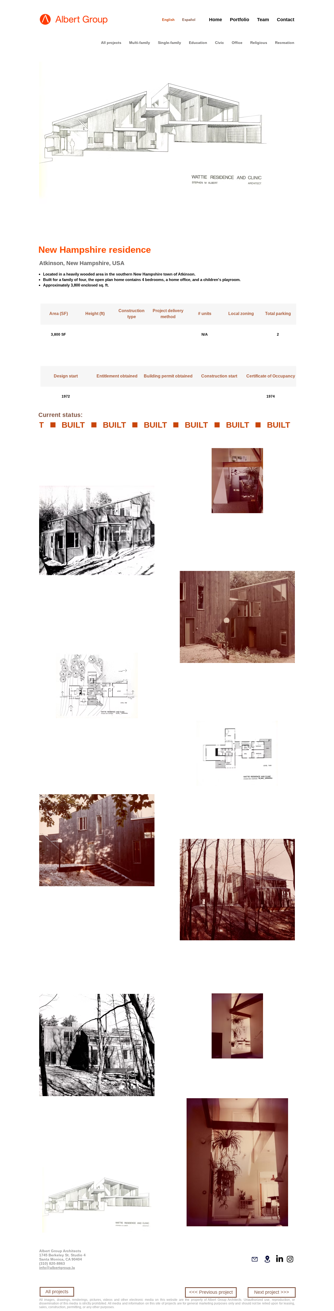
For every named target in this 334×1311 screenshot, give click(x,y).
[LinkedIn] (279, 1259)
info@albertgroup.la (57, 1268)
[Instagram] (290, 1259)
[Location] (267, 1259)
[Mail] (254, 1259)
